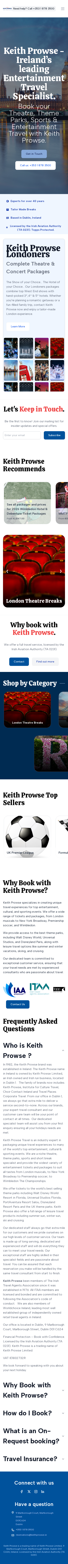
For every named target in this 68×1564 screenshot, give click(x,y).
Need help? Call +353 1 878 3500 (33, 8)
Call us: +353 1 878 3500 (35, 165)
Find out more (45, 661)
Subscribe (54, 435)
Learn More (18, 326)
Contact (19, 661)
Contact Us (18, 1004)
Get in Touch (34, 153)
